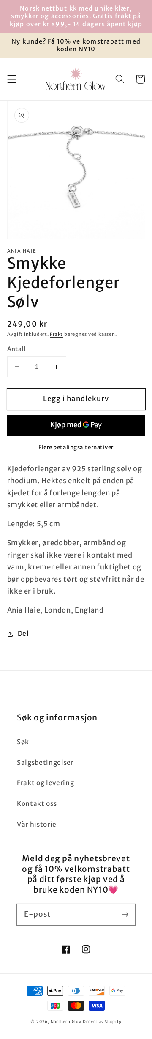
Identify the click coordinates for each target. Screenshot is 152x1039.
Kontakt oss (37, 804)
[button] (11, 79)
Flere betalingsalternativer (76, 447)
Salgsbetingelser (45, 763)
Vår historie (37, 824)
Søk (23, 742)
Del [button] (23, 633)
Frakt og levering (45, 783)
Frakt (56, 334)
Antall (16, 349)
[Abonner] (125, 914)
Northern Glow (66, 1021)
